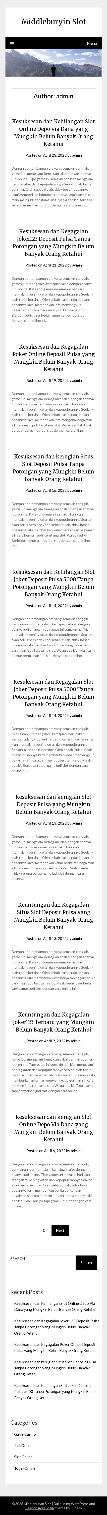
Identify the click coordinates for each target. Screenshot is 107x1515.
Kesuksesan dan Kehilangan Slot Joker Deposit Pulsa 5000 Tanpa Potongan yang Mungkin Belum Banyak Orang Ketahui (55, 1391)
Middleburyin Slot (53, 21)
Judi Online (23, 1445)
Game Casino (25, 1434)
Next (60, 1230)
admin (77, 155)
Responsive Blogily (39, 1508)
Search (17, 1258)
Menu (92, 43)
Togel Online (24, 1468)
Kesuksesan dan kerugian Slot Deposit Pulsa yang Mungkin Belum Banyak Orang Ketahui (53, 804)
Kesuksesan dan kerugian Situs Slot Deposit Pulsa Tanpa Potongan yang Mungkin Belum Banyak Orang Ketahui (55, 1368)
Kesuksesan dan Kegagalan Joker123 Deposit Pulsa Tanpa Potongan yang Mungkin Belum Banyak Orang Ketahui (57, 1327)
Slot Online (23, 1456)
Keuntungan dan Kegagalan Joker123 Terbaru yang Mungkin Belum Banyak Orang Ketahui (53, 1022)
